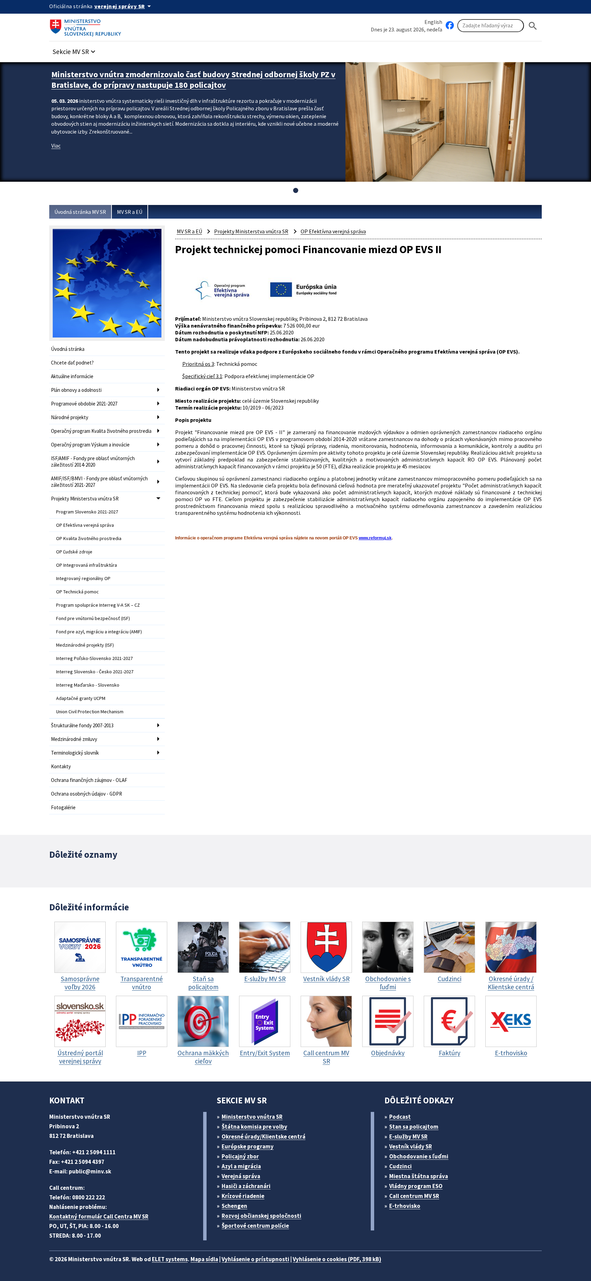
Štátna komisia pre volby (254, 1126)
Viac (56, 145)
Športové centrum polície (255, 1225)
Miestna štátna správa (418, 1176)
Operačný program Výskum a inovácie (90, 444)
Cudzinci (400, 1166)
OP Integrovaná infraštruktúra (86, 565)
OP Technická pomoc (77, 592)
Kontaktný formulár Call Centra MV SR (98, 1216)
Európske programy (248, 1146)
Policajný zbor (240, 1156)
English (433, 21)
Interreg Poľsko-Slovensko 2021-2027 (94, 658)
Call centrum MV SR (414, 1196)
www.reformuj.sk (375, 538)
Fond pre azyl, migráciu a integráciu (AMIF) (99, 632)
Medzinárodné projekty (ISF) (85, 645)
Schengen (234, 1206)
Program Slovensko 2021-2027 (87, 512)
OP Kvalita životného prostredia (88, 538)
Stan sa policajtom (413, 1126)
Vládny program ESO (416, 1186)
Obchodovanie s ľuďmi (418, 1156)
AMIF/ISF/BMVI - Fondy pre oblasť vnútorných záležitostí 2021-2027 (99, 481)
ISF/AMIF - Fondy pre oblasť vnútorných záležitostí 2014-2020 (93, 461)
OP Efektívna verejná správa (85, 525)
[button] (74, 49)
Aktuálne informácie (72, 376)
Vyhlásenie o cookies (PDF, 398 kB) (337, 1259)
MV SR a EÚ (129, 211)
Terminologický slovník (75, 752)
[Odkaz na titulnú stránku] (86, 26)
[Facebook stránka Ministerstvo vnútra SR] (450, 25)
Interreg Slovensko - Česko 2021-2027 (94, 672)
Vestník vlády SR (410, 1146)
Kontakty (61, 766)
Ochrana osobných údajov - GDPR (86, 793)
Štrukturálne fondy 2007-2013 (82, 725)
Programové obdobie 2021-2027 (84, 403)
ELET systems (170, 1259)
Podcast (400, 1116)
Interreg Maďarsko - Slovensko (87, 685)
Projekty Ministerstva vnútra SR (85, 498)
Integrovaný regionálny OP (83, 578)
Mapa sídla (204, 1259)
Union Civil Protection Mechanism (89, 711)
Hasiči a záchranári (246, 1186)
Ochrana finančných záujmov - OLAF (89, 780)
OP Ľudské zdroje (74, 552)
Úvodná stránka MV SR (80, 211)
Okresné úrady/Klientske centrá (263, 1136)
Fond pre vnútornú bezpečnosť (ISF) (93, 618)
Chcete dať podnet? (72, 362)
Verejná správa (241, 1176)
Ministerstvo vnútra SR (252, 1116)
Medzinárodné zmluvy (74, 739)
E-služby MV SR (408, 1136)
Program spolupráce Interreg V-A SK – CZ (98, 605)
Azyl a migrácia (241, 1166)
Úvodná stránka (67, 349)
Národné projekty (69, 417)
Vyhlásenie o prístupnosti (255, 1259)
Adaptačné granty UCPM (80, 698)
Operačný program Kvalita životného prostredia (101, 431)
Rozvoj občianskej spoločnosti (261, 1216)
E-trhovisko (404, 1206)
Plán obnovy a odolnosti (76, 390)
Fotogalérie (63, 807)
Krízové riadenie (243, 1196)
